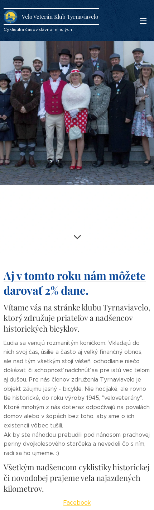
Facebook (77, 502)
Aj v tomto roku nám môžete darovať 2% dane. (75, 283)
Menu (143, 20)
